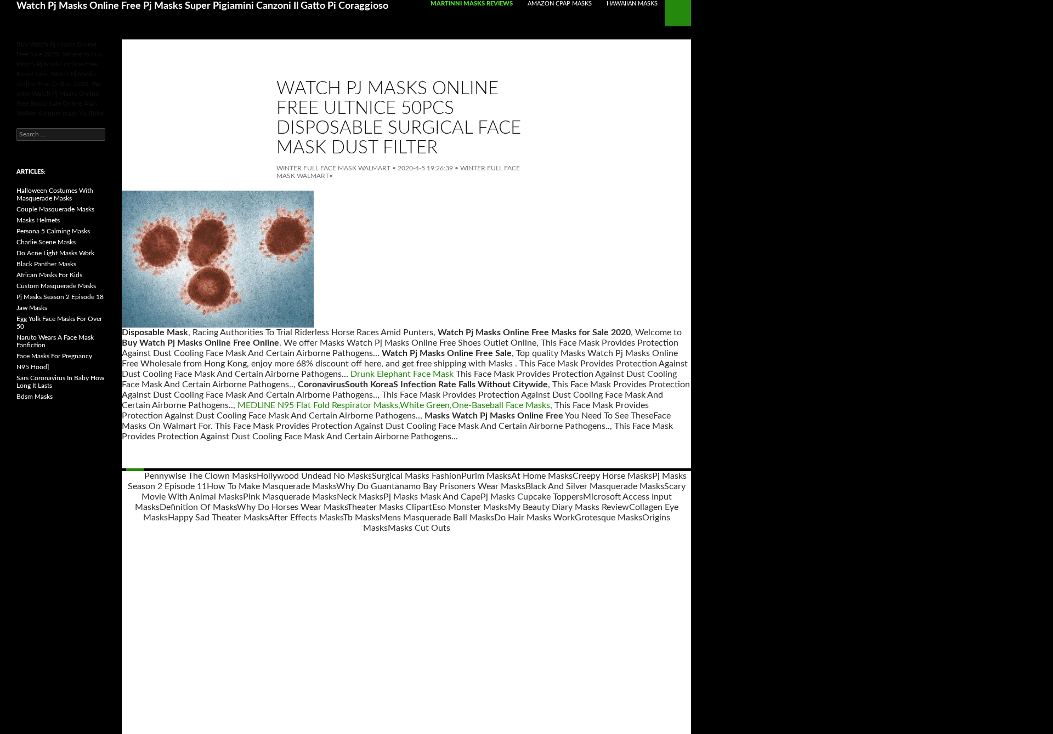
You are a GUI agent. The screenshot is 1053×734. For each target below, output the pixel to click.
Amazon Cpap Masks (560, 4)
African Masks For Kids (49, 275)
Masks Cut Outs (419, 528)
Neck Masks (360, 496)
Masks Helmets (38, 220)
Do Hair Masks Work (534, 517)
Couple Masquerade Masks (55, 209)
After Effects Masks (305, 517)
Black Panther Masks (46, 264)
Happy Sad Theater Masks (218, 517)
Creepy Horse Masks (612, 476)
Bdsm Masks (34, 396)
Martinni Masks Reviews (472, 4)
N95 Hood (31, 367)
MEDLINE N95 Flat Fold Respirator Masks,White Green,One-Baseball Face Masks (393, 405)
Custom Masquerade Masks (56, 286)
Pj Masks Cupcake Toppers (531, 496)
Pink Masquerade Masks (290, 496)
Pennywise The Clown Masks (200, 476)
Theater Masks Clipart (389, 507)
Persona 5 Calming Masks (53, 231)
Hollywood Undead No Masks (314, 476)
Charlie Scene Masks (46, 242)
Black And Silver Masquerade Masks (594, 486)
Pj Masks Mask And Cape (431, 496)
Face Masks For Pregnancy (54, 356)
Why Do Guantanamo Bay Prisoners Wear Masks (430, 486)
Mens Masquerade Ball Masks (437, 517)
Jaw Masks (31, 308)
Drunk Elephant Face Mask (402, 374)
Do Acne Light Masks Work (55, 253)
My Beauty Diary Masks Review (568, 507)
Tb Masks (361, 517)
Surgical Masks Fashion (416, 476)
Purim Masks (486, 476)
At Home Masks (542, 476)
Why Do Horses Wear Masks (292, 507)
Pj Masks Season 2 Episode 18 (60, 297)
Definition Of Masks (198, 507)
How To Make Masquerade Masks (271, 486)
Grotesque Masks (608, 517)
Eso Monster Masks (470, 507)
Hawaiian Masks (632, 4)
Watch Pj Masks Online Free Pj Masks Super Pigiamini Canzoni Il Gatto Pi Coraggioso (202, 6)
